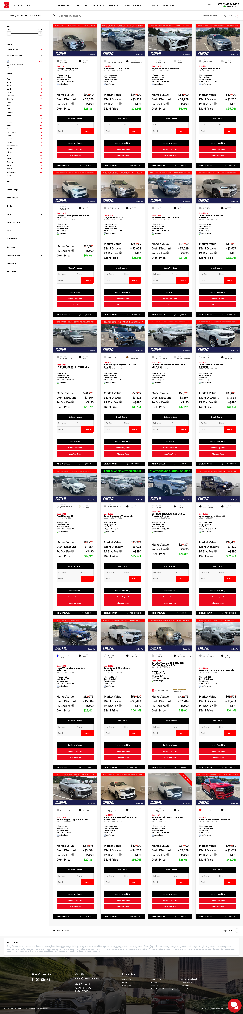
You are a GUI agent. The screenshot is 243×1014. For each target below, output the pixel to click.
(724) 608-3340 (88, 165)
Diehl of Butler (63, 165)
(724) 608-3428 (228, 4)
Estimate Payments (75, 149)
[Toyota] (6, 5)
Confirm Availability (75, 143)
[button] (95, 40)
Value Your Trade (75, 155)
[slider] (9, 33)
